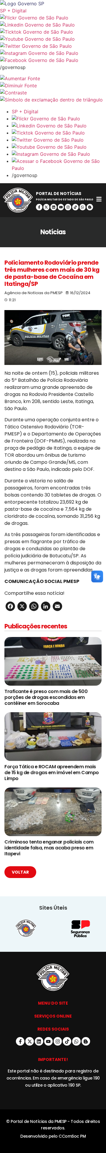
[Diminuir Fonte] (53, 85)
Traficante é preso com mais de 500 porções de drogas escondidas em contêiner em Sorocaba (45, 697)
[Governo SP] (53, 3)
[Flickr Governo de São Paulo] (59, 118)
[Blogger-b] (90, 207)
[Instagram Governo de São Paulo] (53, 53)
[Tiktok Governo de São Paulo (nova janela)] (53, 31)
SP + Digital (13, 11)
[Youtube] (61, 207)
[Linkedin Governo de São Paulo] (59, 125)
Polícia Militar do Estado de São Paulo (64, 199)
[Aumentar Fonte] (53, 78)
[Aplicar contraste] (53, 92)
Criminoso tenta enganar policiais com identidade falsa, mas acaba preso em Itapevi (49, 847)
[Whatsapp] (83, 207)
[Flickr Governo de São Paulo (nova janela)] (53, 17)
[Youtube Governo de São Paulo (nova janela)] (53, 38)
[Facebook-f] (39, 207)
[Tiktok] (75, 207)
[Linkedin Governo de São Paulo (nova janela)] (53, 24)
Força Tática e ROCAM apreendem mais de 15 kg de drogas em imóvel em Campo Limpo (51, 772)
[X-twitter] (46, 207)
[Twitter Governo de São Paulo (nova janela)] (53, 46)
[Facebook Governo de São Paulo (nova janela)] (53, 60)
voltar (20, 872)
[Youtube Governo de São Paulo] (59, 146)
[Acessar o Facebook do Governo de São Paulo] (59, 165)
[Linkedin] (53, 207)
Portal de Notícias (58, 193)
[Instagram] (68, 207)
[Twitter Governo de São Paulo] (59, 139)
